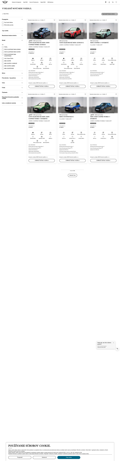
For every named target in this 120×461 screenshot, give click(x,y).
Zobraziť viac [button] (72, 175)
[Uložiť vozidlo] (54, 20)
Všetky (5, 47)
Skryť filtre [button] (6, 14)
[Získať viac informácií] (44, 20)
